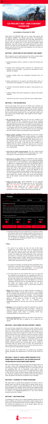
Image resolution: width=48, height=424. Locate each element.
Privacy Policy (16, 409)
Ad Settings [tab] (29, 200)
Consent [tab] (7, 200)
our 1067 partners (10, 205)
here (35, 269)
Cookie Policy (21, 409)
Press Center (38, 409)
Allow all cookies (38, 226)
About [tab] (41, 200)
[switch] (18, 222)
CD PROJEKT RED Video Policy (30, 409)
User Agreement (15, 184)
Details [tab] (18, 200)
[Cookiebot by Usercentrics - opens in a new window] (7, 197)
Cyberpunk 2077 (12, 188)
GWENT (37, 186)
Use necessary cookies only (9, 226)
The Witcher (30, 186)
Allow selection (24, 226)
